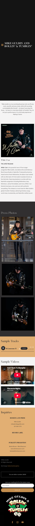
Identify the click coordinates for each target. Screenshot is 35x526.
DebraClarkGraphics (13, 466)
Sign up (17, 490)
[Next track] (33, 347)
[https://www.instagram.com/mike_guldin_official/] (17, 522)
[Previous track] (31, 347)
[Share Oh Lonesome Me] (20, 349)
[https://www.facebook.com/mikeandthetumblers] (12, 522)
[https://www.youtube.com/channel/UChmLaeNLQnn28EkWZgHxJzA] (23, 522)
